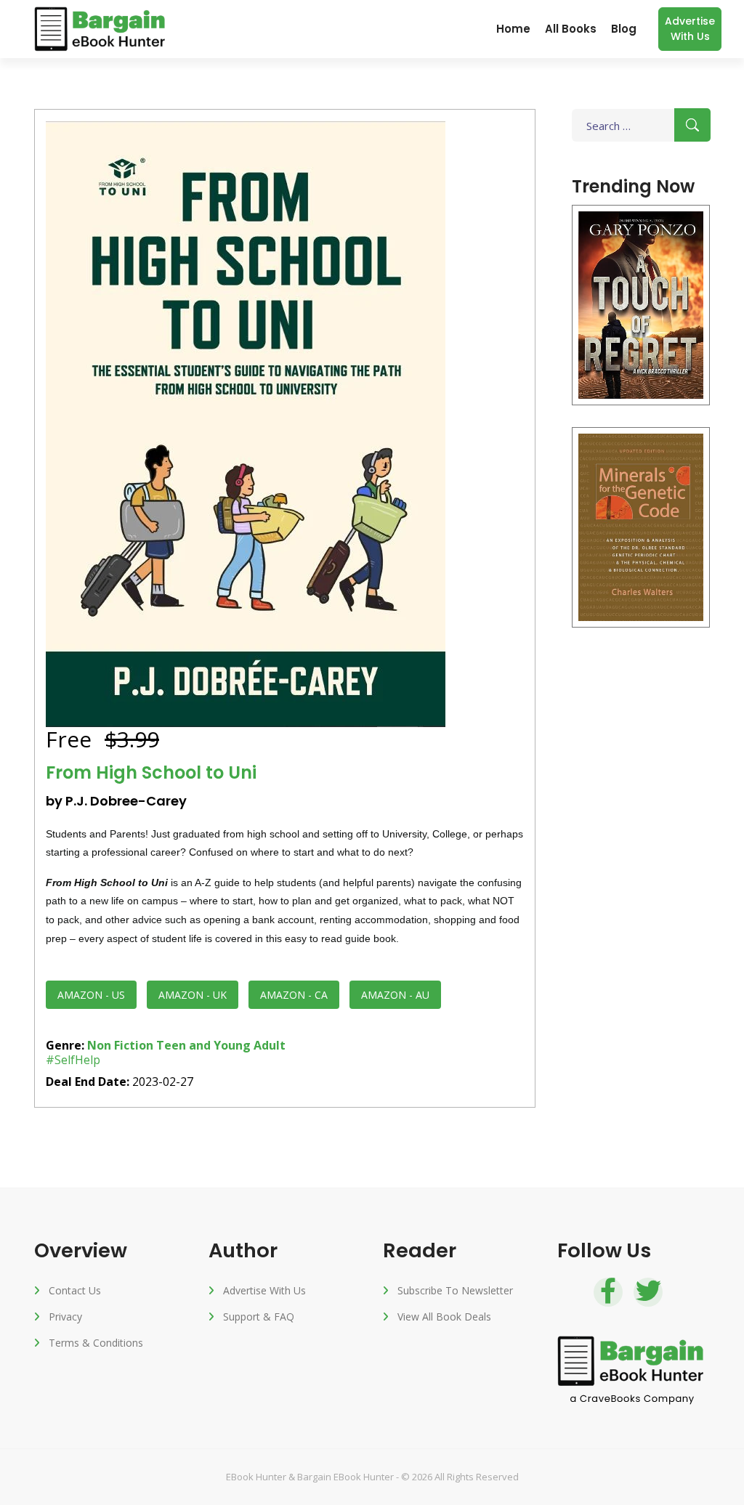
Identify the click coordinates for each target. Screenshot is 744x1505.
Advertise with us (690, 29)
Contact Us (75, 1290)
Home (513, 28)
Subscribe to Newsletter (455, 1290)
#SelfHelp (73, 1060)
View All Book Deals (444, 1316)
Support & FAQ (258, 1316)
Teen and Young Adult (221, 1045)
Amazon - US (91, 995)
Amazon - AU (395, 995)
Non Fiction (120, 1045)
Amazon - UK (192, 995)
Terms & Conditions (96, 1343)
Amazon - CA (294, 995)
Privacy (65, 1316)
